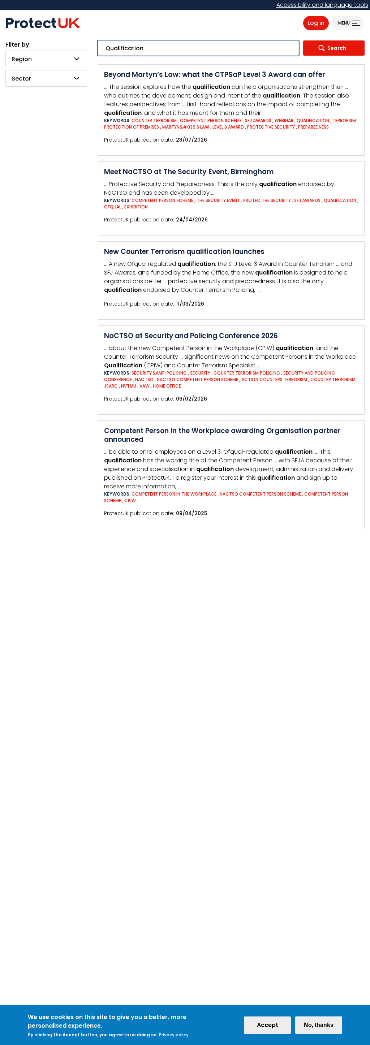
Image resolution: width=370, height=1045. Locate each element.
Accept (267, 1025)
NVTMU (128, 386)
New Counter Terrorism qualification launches (184, 251)
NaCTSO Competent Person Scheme (197, 379)
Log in (315, 23)
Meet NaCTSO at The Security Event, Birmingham (189, 172)
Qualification (313, 120)
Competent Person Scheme (211, 120)
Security (200, 373)
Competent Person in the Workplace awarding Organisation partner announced (222, 435)
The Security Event (218, 200)
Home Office (167, 386)
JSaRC (111, 386)
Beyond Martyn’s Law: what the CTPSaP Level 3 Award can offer (214, 74)
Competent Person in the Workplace (175, 494)
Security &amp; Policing (159, 373)
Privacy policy (174, 1035)
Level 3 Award (228, 127)
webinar (284, 120)
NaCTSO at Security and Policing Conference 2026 (191, 336)
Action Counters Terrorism (274, 379)
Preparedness (313, 127)
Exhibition (136, 207)
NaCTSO (144, 379)
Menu (344, 23)
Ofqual (112, 207)
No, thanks (319, 1025)
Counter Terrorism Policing (247, 373)
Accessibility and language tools (322, 5)
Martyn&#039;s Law (185, 127)
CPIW (130, 500)
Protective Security (271, 127)
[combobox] (46, 59)
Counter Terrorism (154, 120)
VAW (144, 386)
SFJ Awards (258, 120)
